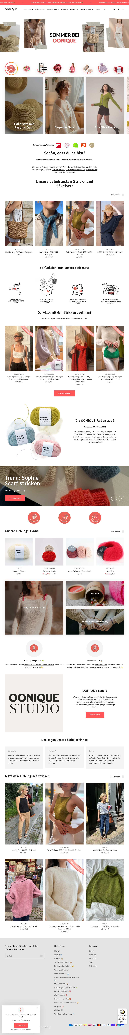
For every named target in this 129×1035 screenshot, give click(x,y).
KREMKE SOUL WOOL (79, 568)
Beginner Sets (52, 9)
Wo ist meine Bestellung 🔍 (64, 1014)
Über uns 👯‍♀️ (58, 958)
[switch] (122, 1022)
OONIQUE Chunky (18, 571)
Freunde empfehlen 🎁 (62, 999)
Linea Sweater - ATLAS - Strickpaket (24, 926)
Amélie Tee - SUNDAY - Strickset (105, 850)
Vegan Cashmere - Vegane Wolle (80, 571)
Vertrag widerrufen (61, 970)
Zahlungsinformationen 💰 (64, 966)
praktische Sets (91, 170)
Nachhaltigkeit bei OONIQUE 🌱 (66, 987)
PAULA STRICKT (19, 249)
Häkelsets (38, 9)
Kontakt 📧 (58, 955)
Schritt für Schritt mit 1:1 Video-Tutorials (39, 665)
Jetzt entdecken (15, 498)
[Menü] (126, 1009)
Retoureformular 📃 (61, 974)
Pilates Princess (97, 432)
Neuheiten (99, 9)
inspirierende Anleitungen (75, 170)
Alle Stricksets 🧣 (60, 995)
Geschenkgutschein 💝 (62, 991)
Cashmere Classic (49, 571)
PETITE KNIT (49, 249)
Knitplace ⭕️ (59, 1006)
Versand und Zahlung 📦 (63, 962)
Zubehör (73, 9)
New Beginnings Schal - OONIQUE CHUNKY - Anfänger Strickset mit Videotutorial (80, 379)
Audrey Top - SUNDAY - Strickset (24, 850)
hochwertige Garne (58, 170)
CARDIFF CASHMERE (49, 568)
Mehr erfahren (95, 715)
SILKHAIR (110, 571)
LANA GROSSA (110, 568)
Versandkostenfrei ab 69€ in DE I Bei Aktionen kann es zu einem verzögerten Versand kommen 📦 (72, 2)
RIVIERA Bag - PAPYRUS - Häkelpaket (18, 252)
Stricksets (27, 9)
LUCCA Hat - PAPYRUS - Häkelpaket (110, 252)
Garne (63, 9)
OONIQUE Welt (86, 9)
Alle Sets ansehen (64, 393)
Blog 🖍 (57, 951)
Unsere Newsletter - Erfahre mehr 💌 (66, 979)
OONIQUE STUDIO (80, 249)
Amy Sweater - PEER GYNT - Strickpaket (105, 926)
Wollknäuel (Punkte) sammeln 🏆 (66, 1002)
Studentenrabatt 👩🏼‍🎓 (61, 984)
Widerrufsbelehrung (43, 1027)
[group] (64, 37)
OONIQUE (18, 568)
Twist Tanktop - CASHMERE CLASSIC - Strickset (64, 850)
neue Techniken (101, 665)
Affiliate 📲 (58, 1010)
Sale (90, 962)
